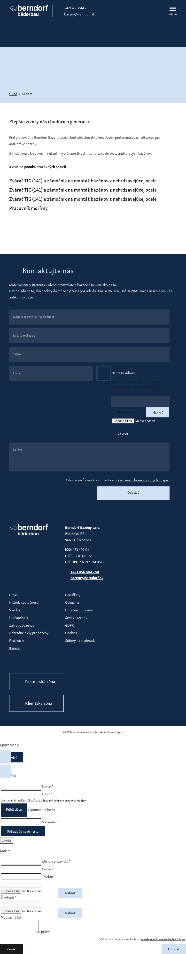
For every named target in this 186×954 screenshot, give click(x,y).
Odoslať (133, 492)
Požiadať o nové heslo (22, 831)
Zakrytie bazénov (21, 625)
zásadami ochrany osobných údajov (142, 480)
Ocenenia (72, 602)
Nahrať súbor (103, 373)
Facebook (14, 663)
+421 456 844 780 (77, 7)
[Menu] (173, 8)
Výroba (14, 610)
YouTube (44, 663)
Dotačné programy (79, 610)
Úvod (13, 93)
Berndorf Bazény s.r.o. (29, 10)
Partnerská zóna (40, 680)
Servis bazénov (76, 617)
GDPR (69, 625)
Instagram (29, 663)
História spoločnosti (24, 602)
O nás (13, 594)
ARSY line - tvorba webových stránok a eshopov (93, 732)
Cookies (71, 632)
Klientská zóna (38, 702)
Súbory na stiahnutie (80, 640)
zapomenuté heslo (41, 809)
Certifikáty (72, 594)
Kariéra (14, 647)
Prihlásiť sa (14, 809)
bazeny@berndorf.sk (79, 14)
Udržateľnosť (18, 617)
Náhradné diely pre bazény (28, 632)
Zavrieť (123, 433)
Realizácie (16, 640)
